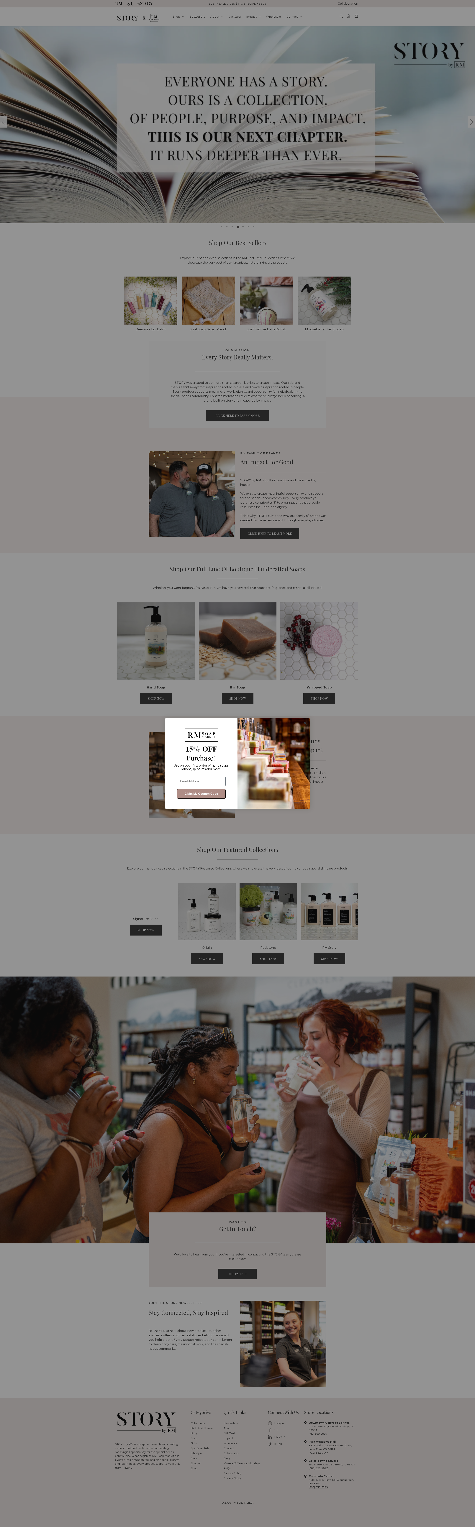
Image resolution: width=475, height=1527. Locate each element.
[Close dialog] (305, 723)
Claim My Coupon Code (201, 793)
